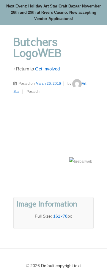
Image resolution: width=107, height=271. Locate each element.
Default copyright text (60, 265)
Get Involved (47, 68)
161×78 (60, 216)
